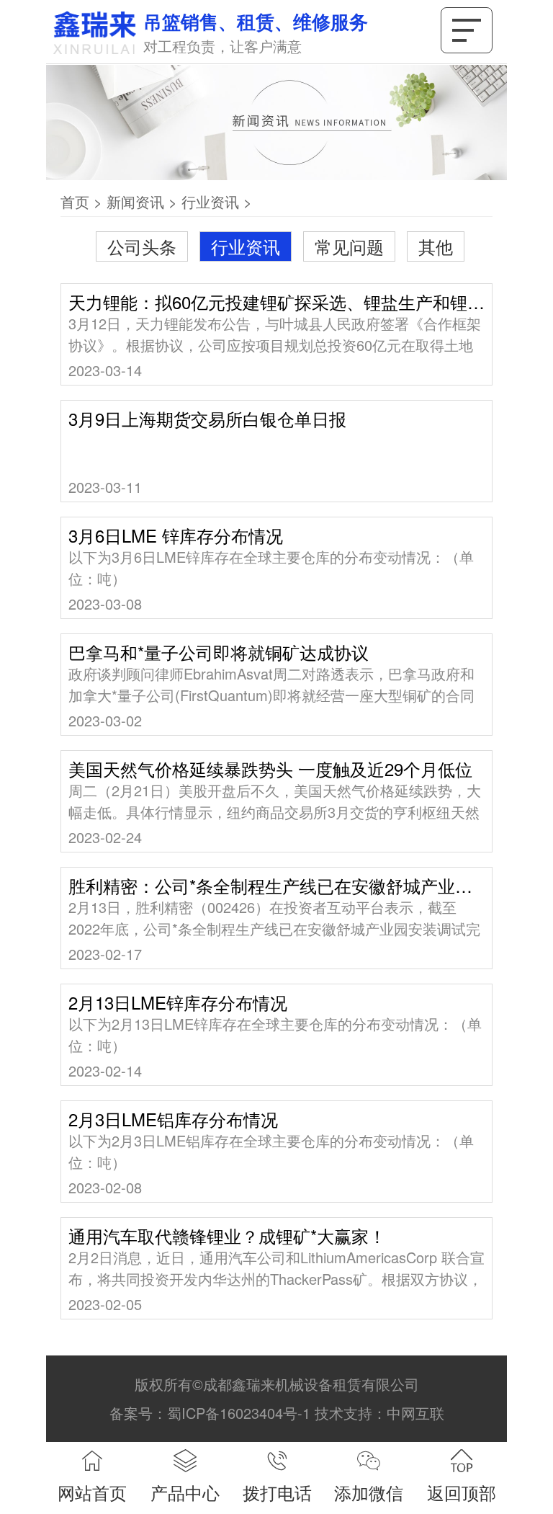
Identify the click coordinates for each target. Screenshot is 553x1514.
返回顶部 (461, 1492)
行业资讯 (210, 201)
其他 (435, 246)
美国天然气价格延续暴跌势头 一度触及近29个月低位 (270, 769)
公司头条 (141, 246)
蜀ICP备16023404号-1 (238, 1412)
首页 (74, 201)
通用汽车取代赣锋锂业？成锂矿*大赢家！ (227, 1236)
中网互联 (415, 1412)
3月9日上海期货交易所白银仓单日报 (207, 418)
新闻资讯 (135, 201)
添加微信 (368, 1492)
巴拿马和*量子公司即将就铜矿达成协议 (218, 652)
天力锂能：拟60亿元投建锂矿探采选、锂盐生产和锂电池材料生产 (276, 302)
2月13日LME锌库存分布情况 (177, 1002)
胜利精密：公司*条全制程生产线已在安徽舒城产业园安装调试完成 (276, 885)
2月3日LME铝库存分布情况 (173, 1119)
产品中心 (185, 1492)
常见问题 (349, 246)
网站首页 (92, 1492)
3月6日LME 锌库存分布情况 (175, 535)
